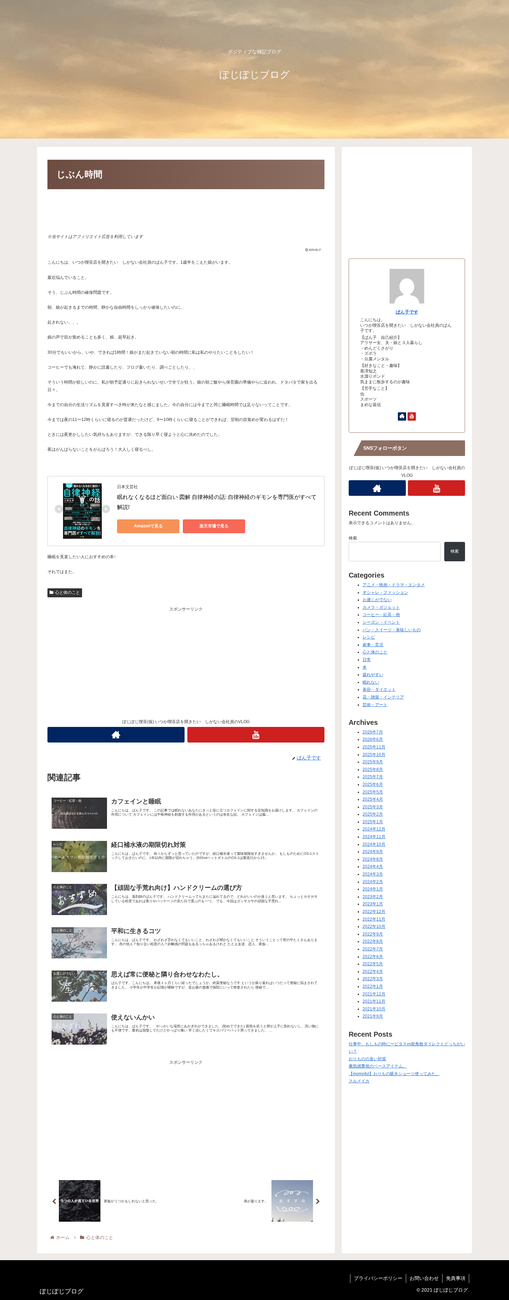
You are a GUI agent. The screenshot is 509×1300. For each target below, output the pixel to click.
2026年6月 (373, 739)
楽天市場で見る (214, 526)
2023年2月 (373, 896)
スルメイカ (359, 1081)
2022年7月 (373, 949)
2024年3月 (373, 874)
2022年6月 (373, 956)
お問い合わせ (424, 1278)
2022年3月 (373, 978)
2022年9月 (373, 934)
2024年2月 (373, 881)
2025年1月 (373, 821)
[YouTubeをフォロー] (255, 735)
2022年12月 (374, 911)
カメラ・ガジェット (381, 607)
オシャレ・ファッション (385, 592)
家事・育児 (373, 644)
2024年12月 (374, 829)
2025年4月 (373, 799)
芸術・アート (375, 704)
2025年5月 (373, 792)
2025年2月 (373, 814)
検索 (353, 538)
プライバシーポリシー (378, 1278)
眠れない (371, 682)
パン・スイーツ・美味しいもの (392, 629)
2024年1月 (373, 889)
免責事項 (455, 1278)
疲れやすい (373, 674)
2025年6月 (373, 784)
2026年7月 (373, 732)
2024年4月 (373, 866)
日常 (367, 659)
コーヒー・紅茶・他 (381, 614)
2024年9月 (373, 851)
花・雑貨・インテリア (383, 697)
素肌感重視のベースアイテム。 (378, 1066)
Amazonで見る (148, 526)
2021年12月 (374, 994)
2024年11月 (374, 836)
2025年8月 (373, 769)
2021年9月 (373, 1016)
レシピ (369, 637)
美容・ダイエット (379, 689)
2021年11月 (374, 1001)
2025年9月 (373, 761)
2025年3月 (373, 807)
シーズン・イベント (381, 622)
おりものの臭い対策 (367, 1058)
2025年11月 (374, 747)
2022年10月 (374, 926)
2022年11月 (374, 919)
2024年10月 (374, 844)
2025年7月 (373, 776)
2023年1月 (373, 904)
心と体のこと (67, 592)
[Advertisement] (185, 210)
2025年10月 (374, 754)
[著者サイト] (116, 735)
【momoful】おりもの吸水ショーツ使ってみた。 (394, 1073)
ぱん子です (407, 312)
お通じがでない (377, 599)
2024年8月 (373, 859)
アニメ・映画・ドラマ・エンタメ (394, 584)
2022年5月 (373, 963)
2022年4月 (373, 971)
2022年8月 (373, 941)
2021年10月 (374, 1009)
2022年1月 (373, 986)
